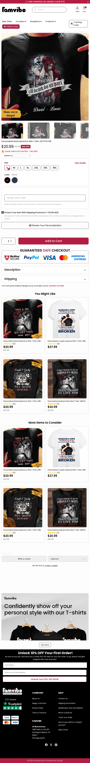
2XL (36, 167)
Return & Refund (65, 713)
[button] (21, 21)
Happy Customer (39, 703)
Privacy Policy (37, 708)
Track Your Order (65, 717)
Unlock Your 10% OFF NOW (44, 679)
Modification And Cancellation (70, 708)
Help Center (63, 730)
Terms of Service (39, 713)
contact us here (56, 285)
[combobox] (49, 10)
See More (45, 645)
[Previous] (2, 129)
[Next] (88, 129)
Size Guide (80, 162)
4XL (55, 167)
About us (35, 698)
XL (28, 167)
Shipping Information (66, 703)
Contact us (63, 698)
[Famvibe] (14, 10)
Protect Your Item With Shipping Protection (31, 212)
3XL (45, 167)
